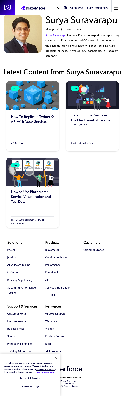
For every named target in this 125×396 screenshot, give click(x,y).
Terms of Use (66, 381)
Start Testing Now (97, 7)
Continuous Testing (56, 257)
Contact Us (76, 7)
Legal (74, 381)
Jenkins (11, 257)
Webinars (51, 321)
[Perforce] (7, 7)
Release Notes (15, 328)
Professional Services (19, 343)
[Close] (56, 358)
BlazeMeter (52, 250)
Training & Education (19, 351)
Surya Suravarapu (55, 35)
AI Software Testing (19, 265)
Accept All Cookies (30, 378)
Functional (51, 272)
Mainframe (13, 272)
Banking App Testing (19, 280)
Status (11, 336)
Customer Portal (17, 313)
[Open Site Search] (59, 8)
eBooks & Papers (55, 313)
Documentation (16, 321)
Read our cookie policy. (45, 372)
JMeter (11, 250)
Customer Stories (93, 250)
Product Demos (54, 336)
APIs (47, 280)
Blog (48, 343)
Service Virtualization (57, 287)
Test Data (50, 295)
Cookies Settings (30, 386)
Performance (53, 265)
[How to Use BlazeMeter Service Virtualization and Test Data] (33, 192)
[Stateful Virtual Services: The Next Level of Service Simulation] (92, 116)
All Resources (53, 351)
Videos (49, 328)
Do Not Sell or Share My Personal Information (62, 386)
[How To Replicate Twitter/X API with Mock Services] (33, 116)
